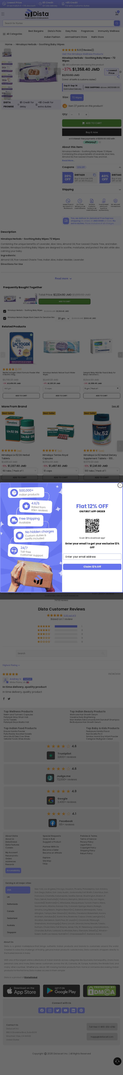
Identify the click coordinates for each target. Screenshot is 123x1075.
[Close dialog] (120, 485)
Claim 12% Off (92, 567)
